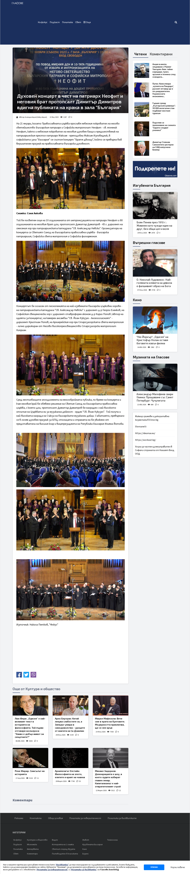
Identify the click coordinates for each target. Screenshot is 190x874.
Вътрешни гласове (149, 242)
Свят (78, 22)
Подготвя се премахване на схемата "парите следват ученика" (164, 126)
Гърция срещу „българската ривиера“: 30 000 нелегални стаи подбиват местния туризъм (164, 108)
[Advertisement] (133, 22)
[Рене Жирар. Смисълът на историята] (30, 758)
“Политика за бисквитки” (83, 869)
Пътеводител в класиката (65, 853)
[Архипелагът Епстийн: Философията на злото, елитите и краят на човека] (70, 758)
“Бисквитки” (62, 864)
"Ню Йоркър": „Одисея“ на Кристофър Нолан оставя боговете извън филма (152, 340)
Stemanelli (140, 426)
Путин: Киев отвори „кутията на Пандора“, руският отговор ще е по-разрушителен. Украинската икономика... (163, 90)
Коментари (32, 853)
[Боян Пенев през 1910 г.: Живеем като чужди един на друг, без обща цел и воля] (155, 205)
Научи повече (178, 867)
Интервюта (33, 849)
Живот (85, 839)
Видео (55, 839)
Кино (137, 300)
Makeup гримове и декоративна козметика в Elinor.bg (152, 418)
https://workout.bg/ (145, 440)
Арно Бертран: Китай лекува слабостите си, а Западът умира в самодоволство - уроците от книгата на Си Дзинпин (70, 724)
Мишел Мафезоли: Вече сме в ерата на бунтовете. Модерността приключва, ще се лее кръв (110, 723)
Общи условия (55, 818)
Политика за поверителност (85, 818)
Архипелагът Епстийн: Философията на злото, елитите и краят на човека (70, 774)
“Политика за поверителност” (52, 869)
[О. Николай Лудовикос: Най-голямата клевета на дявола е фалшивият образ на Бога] (155, 263)
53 (80, 781)
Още (88, 22)
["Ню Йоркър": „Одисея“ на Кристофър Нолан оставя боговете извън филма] (155, 320)
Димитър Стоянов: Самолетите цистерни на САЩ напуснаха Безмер (163, 146)
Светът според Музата (63, 849)
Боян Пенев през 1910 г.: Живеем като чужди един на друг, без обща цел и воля (154, 225)
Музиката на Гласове (151, 357)
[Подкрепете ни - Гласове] (155, 169)
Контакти (36, 818)
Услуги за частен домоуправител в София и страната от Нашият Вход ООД (154, 450)
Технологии (112, 839)
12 (120, 790)
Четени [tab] (140, 54)
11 (38, 778)
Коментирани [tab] (161, 54)
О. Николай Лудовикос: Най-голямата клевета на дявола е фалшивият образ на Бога (154, 283)
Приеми (154, 867)
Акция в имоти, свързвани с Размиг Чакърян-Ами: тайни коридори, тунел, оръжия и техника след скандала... (163, 70)
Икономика (32, 844)
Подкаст (55, 22)
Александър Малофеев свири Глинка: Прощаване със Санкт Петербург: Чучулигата (155, 397)
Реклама (18, 818)
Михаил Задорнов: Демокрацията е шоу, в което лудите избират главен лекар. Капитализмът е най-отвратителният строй (108, 779)
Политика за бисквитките (122, 818)
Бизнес (85, 853)
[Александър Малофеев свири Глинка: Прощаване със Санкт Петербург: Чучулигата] (155, 377)
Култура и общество (37, 839)
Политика (67, 22)
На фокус (42, 22)
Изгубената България (152, 185)
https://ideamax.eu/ (145, 433)
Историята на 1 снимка (63, 844)
